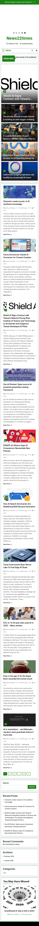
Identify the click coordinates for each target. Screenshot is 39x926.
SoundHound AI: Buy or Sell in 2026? (19, 911)
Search (6, 783)
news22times (19, 38)
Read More (6, 234)
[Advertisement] (19, 19)
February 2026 (9, 856)
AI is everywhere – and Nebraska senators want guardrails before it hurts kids (18, 732)
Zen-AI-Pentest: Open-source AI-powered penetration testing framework (17, 2)
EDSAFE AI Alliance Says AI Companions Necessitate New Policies (16, 448)
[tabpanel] (19, 901)
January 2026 (8, 861)
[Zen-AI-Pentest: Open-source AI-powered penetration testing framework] (19, 84)
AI (4, 91)
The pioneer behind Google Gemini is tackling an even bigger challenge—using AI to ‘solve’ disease (19, 119)
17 (24, 774)
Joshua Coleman (10, 208)
